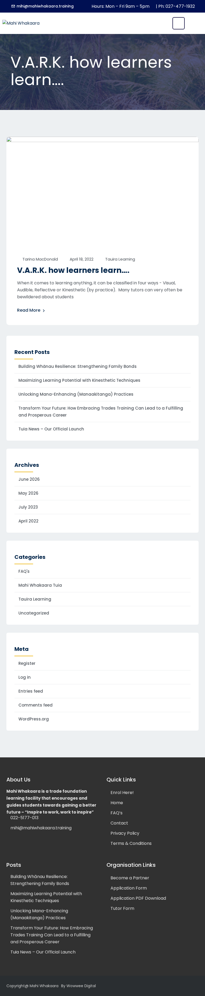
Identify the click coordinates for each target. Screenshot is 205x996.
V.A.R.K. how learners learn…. (73, 270)
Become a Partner (130, 878)
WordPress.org (33, 719)
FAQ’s (117, 813)
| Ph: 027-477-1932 (175, 6)
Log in (24, 677)
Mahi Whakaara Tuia (40, 585)
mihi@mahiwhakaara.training (45, 6)
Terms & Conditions (131, 843)
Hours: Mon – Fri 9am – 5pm (120, 6)
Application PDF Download (138, 898)
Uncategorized (33, 613)
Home (117, 803)
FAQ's (24, 571)
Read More (28, 310)
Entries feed (30, 691)
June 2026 (29, 479)
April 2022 (28, 521)
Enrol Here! (122, 792)
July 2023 (28, 507)
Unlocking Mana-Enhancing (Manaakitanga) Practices (75, 394)
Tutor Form (122, 908)
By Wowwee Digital (78, 986)
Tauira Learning (120, 259)
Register (27, 663)
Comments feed (35, 705)
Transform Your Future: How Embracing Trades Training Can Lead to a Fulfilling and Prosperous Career (100, 411)
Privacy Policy (125, 833)
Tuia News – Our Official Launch (51, 429)
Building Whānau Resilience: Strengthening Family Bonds (77, 366)
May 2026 (28, 493)
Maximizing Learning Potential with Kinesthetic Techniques (79, 380)
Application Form (129, 888)
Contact (119, 823)
